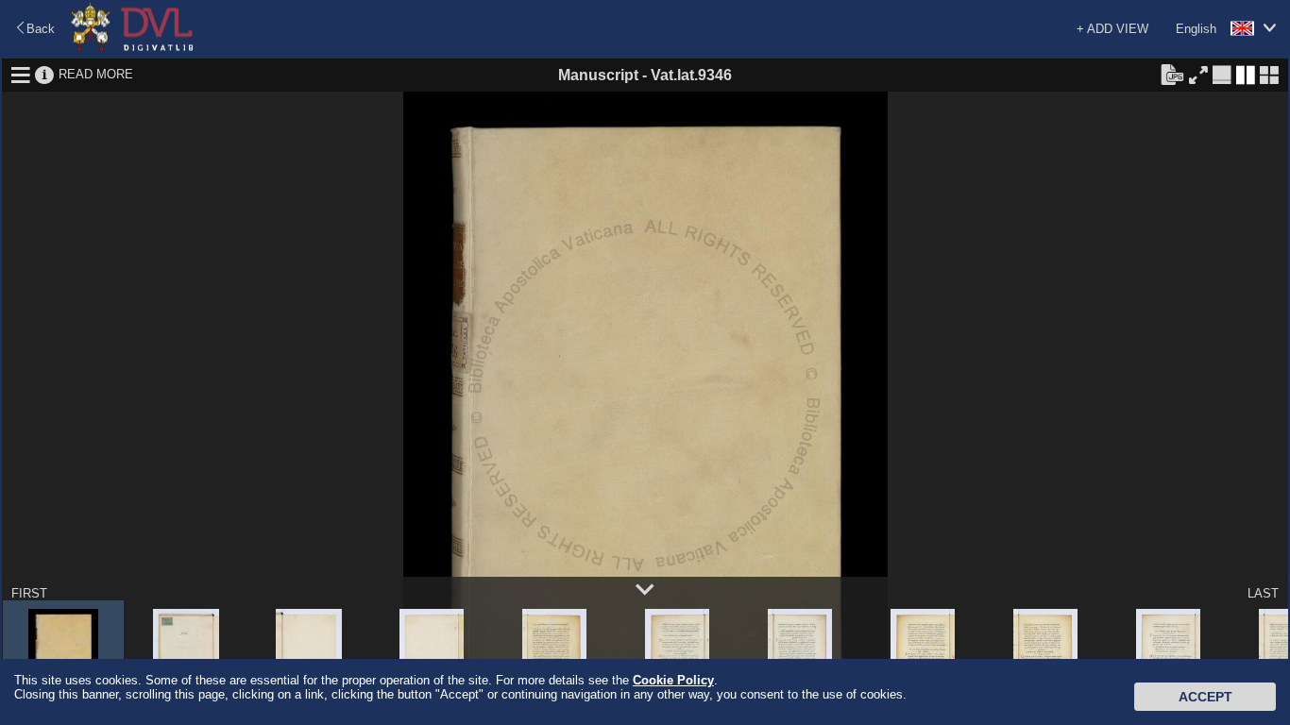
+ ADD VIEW (1112, 29)
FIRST (29, 593)
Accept (1205, 696)
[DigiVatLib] (132, 48)
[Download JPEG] (1172, 73)
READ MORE (96, 74)
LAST (1263, 593)
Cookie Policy (673, 680)
